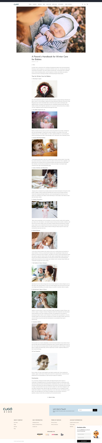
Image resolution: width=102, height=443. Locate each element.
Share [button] (34, 64)
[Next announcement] (88, 1)
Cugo (17, 441)
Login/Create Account (74, 422)
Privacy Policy (54, 422)
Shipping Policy (36, 422)
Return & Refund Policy (37, 424)
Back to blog (52, 397)
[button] (61, 4)
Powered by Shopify (21, 441)
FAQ (15, 428)
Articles (15, 426)
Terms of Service (54, 424)
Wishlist (71, 426)
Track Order (72, 424)
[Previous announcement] (14, 1)
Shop (15, 424)
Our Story (16, 422)
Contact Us (35, 426)
